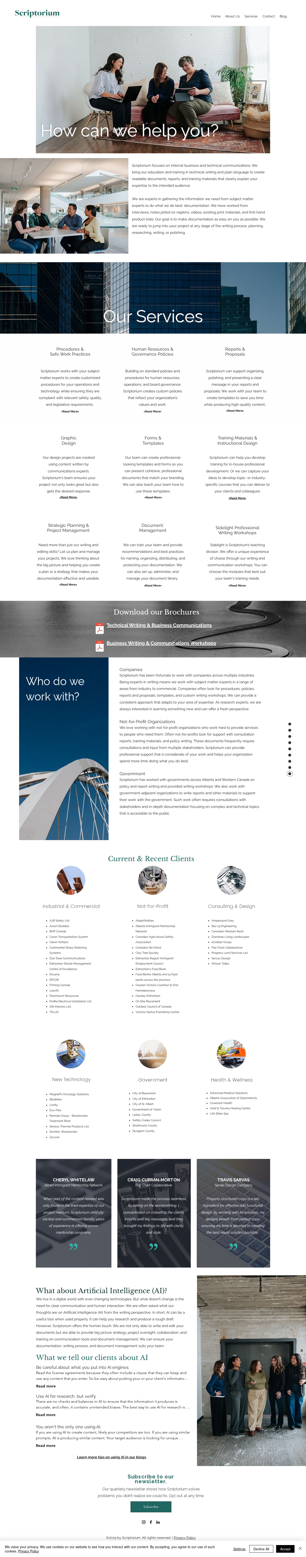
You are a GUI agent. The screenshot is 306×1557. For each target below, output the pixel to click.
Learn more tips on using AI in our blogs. (112, 1457)
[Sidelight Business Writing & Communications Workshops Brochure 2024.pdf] (99, 646)
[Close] (300, 1549)
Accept (285, 1548)
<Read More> (153, 497)
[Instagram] (143, 1522)
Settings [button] (239, 1548)
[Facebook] (150, 1522)
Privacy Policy (185, 1538)
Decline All (261, 1548)
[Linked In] (158, 1522)
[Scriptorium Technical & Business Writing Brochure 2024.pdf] (99, 629)
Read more (46, 1386)
